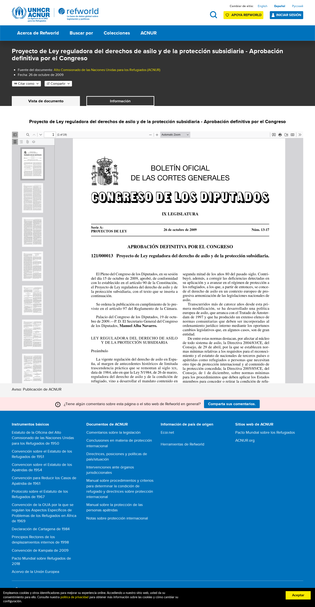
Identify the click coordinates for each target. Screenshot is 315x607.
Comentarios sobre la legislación (113, 432)
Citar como (26, 83)
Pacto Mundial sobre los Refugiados (265, 432)
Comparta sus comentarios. (232, 404)
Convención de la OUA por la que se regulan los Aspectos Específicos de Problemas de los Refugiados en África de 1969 (44, 513)
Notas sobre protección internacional (117, 518)
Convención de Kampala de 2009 (40, 550)
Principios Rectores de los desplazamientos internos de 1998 (40, 539)
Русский (297, 6)
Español (279, 6)
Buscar (213, 14)
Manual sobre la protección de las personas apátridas (114, 507)
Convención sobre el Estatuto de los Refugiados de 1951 (42, 453)
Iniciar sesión (288, 14)
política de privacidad (74, 597)
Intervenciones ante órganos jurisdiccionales (110, 469)
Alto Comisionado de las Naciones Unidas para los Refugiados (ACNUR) (107, 69)
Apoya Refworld (246, 14)
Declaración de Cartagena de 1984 (41, 529)
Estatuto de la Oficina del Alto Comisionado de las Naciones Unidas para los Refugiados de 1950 (43, 438)
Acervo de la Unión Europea (35, 571)
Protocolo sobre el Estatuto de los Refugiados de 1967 (40, 494)
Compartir (58, 83)
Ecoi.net (167, 432)
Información (120, 101)
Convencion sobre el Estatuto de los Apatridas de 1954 (42, 467)
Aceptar (298, 595)
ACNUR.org (245, 440)
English (262, 6)
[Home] (55, 14)
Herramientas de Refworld (182, 444)
